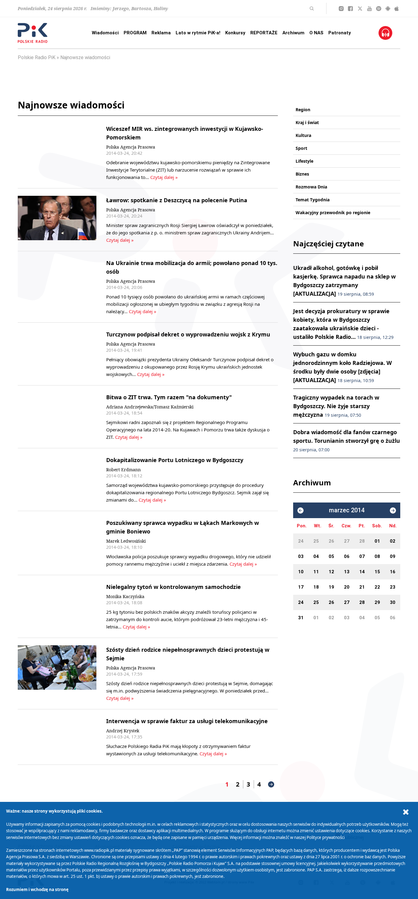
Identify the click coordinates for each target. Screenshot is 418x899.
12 (331, 572)
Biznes (302, 174)
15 (377, 572)
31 (301, 617)
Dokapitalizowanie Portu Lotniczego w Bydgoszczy (174, 460)
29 (377, 602)
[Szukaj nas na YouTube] (369, 8)
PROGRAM (135, 33)
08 (377, 556)
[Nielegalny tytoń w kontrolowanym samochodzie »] (57, 606)
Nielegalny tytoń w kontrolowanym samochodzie (173, 586)
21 (362, 587)
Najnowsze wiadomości (85, 57)
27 (346, 541)
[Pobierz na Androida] (388, 8)
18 (316, 587)
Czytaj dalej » (164, 177)
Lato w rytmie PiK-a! (198, 33)
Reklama (161, 33)
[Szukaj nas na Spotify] (378, 8)
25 (316, 541)
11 (316, 572)
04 (316, 556)
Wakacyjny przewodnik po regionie (333, 212)
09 (392, 556)
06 (346, 556)
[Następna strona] (271, 784)
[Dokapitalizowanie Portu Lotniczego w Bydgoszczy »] (57, 479)
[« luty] (300, 510)
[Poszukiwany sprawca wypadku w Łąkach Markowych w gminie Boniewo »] (57, 542)
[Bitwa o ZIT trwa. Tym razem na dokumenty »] (57, 417)
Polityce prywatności (326, 837)
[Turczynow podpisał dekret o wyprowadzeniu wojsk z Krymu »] (57, 354)
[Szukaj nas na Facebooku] (350, 8)
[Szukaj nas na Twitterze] (360, 8)
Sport (301, 148)
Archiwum (293, 33)
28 (362, 541)
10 (301, 572)
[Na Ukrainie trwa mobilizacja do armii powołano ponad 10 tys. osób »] (57, 287)
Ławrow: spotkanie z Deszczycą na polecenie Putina (176, 200)
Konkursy (235, 33)
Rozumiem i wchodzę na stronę (37, 889)
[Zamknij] (406, 812)
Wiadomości (105, 33)
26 (331, 541)
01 (377, 541)
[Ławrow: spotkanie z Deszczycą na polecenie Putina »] (57, 220)
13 (346, 572)
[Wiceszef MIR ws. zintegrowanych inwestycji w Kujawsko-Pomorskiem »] (57, 152)
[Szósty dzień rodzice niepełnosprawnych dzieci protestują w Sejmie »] (57, 673)
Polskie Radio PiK (36, 57)
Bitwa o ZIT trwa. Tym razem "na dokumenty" (169, 397)
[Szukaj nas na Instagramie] (341, 8)
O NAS (316, 33)
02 (392, 541)
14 (362, 572)
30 (392, 602)
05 (331, 556)
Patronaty (339, 33)
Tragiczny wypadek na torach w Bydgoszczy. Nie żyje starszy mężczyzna (336, 406)
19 (331, 587)
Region (303, 109)
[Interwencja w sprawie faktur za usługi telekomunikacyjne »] (57, 737)
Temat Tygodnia (313, 200)
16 (392, 572)
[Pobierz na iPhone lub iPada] (396, 8)
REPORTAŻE (264, 33)
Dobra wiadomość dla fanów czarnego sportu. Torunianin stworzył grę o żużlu (346, 440)
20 (346, 587)
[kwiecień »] (393, 510)
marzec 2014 (346, 510)
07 (362, 556)
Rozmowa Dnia (311, 187)
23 (392, 587)
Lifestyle (304, 161)
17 (301, 587)
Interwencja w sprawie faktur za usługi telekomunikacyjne (187, 721)
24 (301, 541)
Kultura (303, 135)
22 (377, 587)
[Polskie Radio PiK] (32, 33)
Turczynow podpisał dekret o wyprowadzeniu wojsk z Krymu (188, 334)
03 (301, 556)
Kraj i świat (307, 122)
